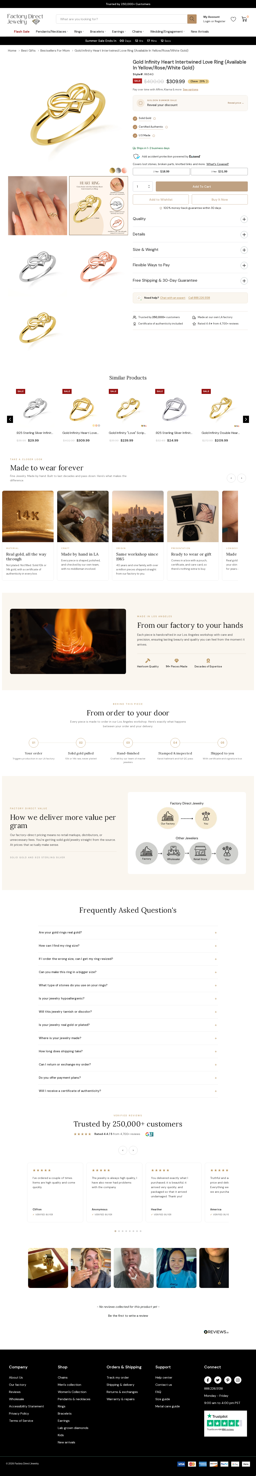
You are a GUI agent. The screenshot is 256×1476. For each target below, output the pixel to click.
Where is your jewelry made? (128, 1038)
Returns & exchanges (122, 1392)
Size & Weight (145, 249)
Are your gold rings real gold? (128, 932)
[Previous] (231, 478)
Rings (61, 1406)
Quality (139, 218)
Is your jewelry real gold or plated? (128, 1024)
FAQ (158, 1392)
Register (220, 21)
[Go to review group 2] (119, 1231)
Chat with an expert (172, 297)
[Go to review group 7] (137, 1231)
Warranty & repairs (121, 1399)
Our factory (17, 1385)
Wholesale (16, 1399)
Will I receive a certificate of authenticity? (128, 1090)
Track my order (118, 1377)
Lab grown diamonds (73, 1428)
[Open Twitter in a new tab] (217, 1380)
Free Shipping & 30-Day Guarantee (165, 280)
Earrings (64, 1421)
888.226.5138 (213, 1388)
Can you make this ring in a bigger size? (128, 972)
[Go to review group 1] (115, 1231)
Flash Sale (22, 31)
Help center (163, 1377)
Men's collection (69, 1385)
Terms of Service (21, 1421)
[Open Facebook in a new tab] (207, 1380)
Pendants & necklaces (74, 1399)
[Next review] (133, 1150)
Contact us (163, 1385)
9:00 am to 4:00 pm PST (222, 1403)
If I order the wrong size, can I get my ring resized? (128, 958)
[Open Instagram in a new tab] (237, 1380)
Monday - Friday (216, 1396)
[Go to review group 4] (126, 1231)
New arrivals (66, 1442)
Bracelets (65, 1413)
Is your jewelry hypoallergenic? (128, 998)
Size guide (162, 1399)
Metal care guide (167, 1406)
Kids (61, 1435)
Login (207, 21)
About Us (16, 1377)
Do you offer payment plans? (128, 1077)
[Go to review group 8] (140, 1231)
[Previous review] (122, 1150)
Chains (63, 1377)
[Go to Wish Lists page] (233, 19)
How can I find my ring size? (128, 945)
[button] (190, 56)
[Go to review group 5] (130, 1231)
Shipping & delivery (120, 1385)
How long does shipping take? (128, 1051)
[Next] (241, 478)
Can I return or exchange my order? (128, 1064)
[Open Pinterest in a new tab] (227, 1380)
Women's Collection (72, 1392)
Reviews (15, 1392)
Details (139, 234)
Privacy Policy (19, 1413)
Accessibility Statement (26, 1406)
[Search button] (192, 19)
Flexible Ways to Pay (151, 264)
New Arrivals (200, 31)
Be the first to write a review (128, 1316)
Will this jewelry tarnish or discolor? (128, 1011)
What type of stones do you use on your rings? (128, 985)
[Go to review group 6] (133, 1231)
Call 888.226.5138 (199, 297)
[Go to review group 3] (122, 1231)
